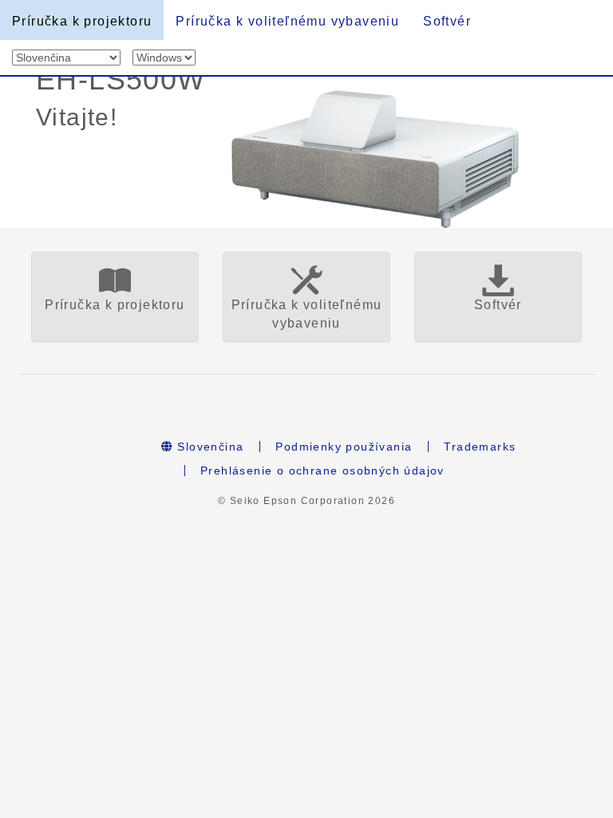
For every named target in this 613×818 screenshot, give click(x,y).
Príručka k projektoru (82, 21)
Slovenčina (208, 446)
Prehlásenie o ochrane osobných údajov (322, 470)
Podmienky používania (343, 446)
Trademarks (480, 446)
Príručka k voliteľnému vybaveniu (287, 21)
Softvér (447, 21)
